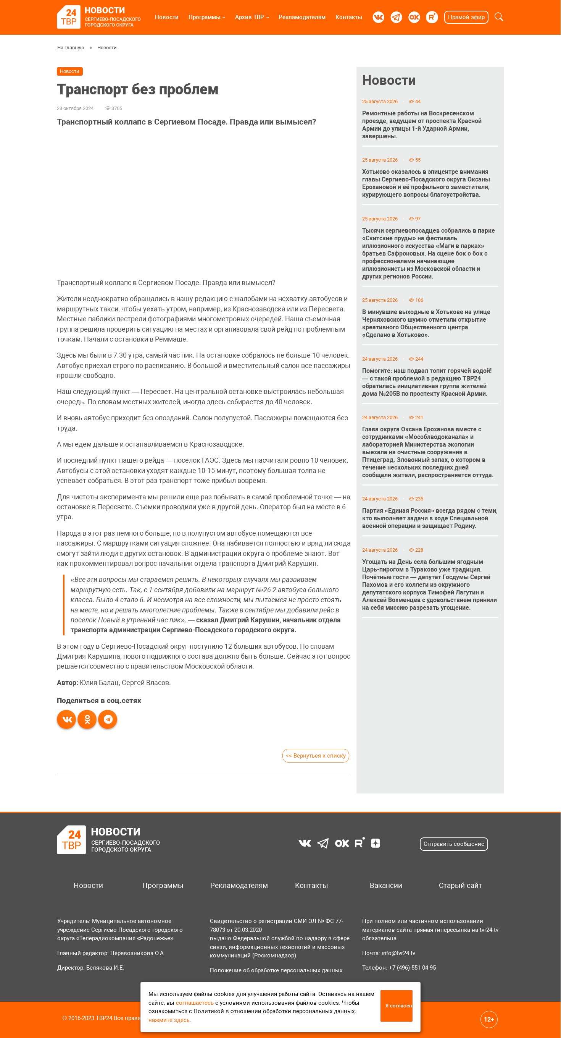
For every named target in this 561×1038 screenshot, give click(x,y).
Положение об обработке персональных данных (276, 970)
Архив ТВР (249, 17)
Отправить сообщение (454, 843)
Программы (205, 17)
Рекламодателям (302, 17)
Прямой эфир (466, 17)
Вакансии (386, 885)
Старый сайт (460, 885)
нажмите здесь (169, 1020)
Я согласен (398, 1006)
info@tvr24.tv (398, 953)
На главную (70, 47)
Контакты (348, 17)
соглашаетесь (195, 1002)
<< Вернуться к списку (316, 755)
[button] (499, 17)
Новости (167, 17)
